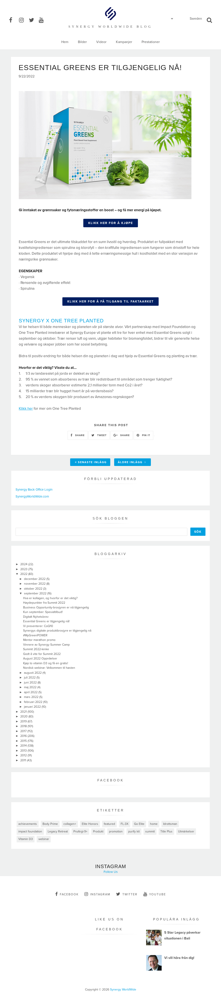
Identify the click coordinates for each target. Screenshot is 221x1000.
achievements (27, 824)
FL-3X (124, 824)
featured (109, 824)
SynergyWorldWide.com (32, 496)
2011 (23, 760)
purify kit (134, 831)
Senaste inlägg (92, 462)
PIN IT (145, 435)
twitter (129, 894)
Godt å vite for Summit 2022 (42, 654)
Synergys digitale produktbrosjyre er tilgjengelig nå (57, 630)
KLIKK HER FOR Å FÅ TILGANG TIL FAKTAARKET (110, 301)
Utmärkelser (186, 831)
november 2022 (35, 584)
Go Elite (139, 824)
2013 (24, 750)
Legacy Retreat (58, 831)
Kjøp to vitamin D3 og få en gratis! (45, 663)
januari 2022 (33, 707)
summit (150, 831)
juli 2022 (30, 677)
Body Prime (50, 824)
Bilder (82, 42)
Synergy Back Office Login (34, 489)
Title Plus (166, 831)
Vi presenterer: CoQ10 (38, 626)
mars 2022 (31, 697)
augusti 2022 (33, 673)
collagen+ (69, 824)
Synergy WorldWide (123, 989)
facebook (69, 894)
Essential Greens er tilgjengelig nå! (46, 621)
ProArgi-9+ (80, 831)
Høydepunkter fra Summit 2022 (44, 603)
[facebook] (13, 20)
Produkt (98, 831)
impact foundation (30, 831)
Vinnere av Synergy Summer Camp (46, 644)
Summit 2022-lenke (36, 649)
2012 (24, 755)
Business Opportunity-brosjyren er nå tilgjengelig (56, 607)
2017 (23, 731)
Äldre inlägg (131, 462)
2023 (24, 569)
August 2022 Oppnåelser (40, 658)
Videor (101, 42)
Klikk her (26, 408)
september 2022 (35, 593)
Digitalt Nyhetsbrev (36, 617)
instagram (100, 894)
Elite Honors (90, 824)
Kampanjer (124, 42)
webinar (43, 839)
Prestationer (151, 42)
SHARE (79, 435)
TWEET (101, 435)
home (154, 824)
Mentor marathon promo (39, 640)
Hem (64, 42)
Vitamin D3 (25, 839)
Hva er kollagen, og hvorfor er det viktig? (50, 598)
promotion (116, 831)
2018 (24, 726)
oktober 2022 (33, 588)
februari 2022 (33, 702)
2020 (24, 716)
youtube (157, 894)
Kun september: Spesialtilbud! (43, 612)
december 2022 (35, 579)
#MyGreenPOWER (35, 635)
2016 (24, 736)
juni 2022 (31, 682)
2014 (24, 745)
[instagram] (23, 20)
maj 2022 (30, 687)
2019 (24, 721)
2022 (24, 574)
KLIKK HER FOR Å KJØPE (110, 223)
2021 (24, 712)
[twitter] (33, 20)
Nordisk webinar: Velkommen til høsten (49, 668)
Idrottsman (170, 824)
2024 (24, 564)
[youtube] (43, 20)
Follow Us (111, 872)
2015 (24, 741)
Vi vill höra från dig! (179, 958)
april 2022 (31, 692)
